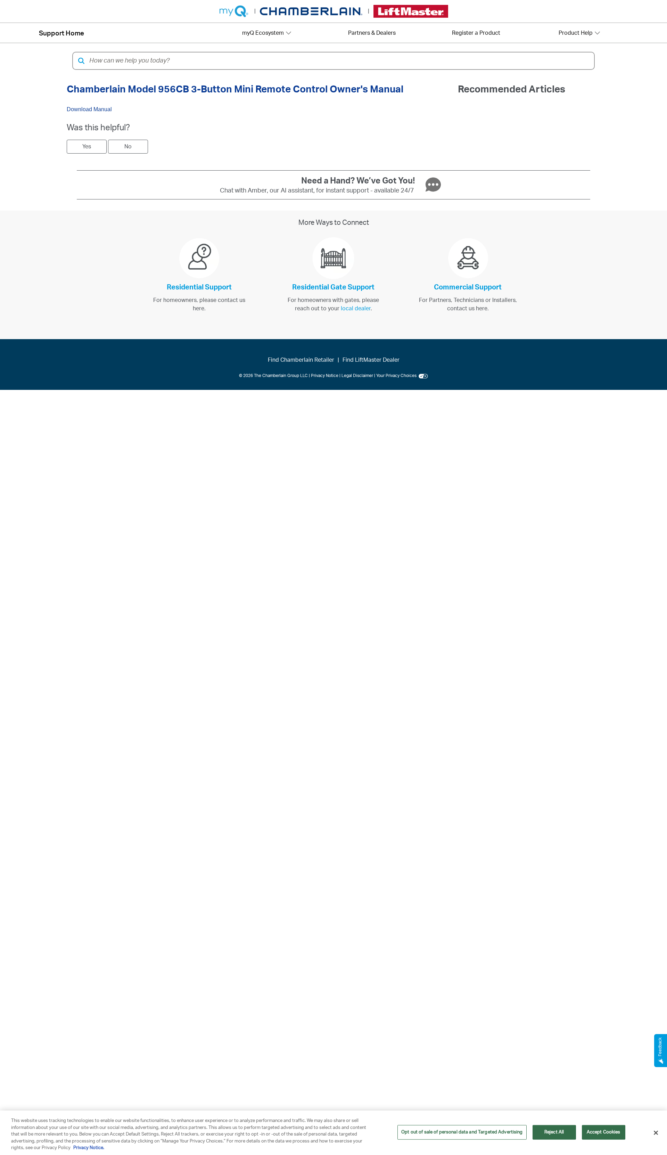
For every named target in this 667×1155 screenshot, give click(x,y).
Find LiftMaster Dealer (371, 360)
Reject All (554, 1132)
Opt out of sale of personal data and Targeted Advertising (461, 1132)
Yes (86, 146)
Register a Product (476, 33)
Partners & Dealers (372, 33)
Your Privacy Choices (397, 376)
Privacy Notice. (88, 1148)
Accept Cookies (603, 1132)
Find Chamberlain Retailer (301, 360)
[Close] (656, 1132)
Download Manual (89, 109)
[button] (81, 60)
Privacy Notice (324, 376)
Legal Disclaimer (357, 376)
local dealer (356, 308)
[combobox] (339, 60)
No (128, 146)
